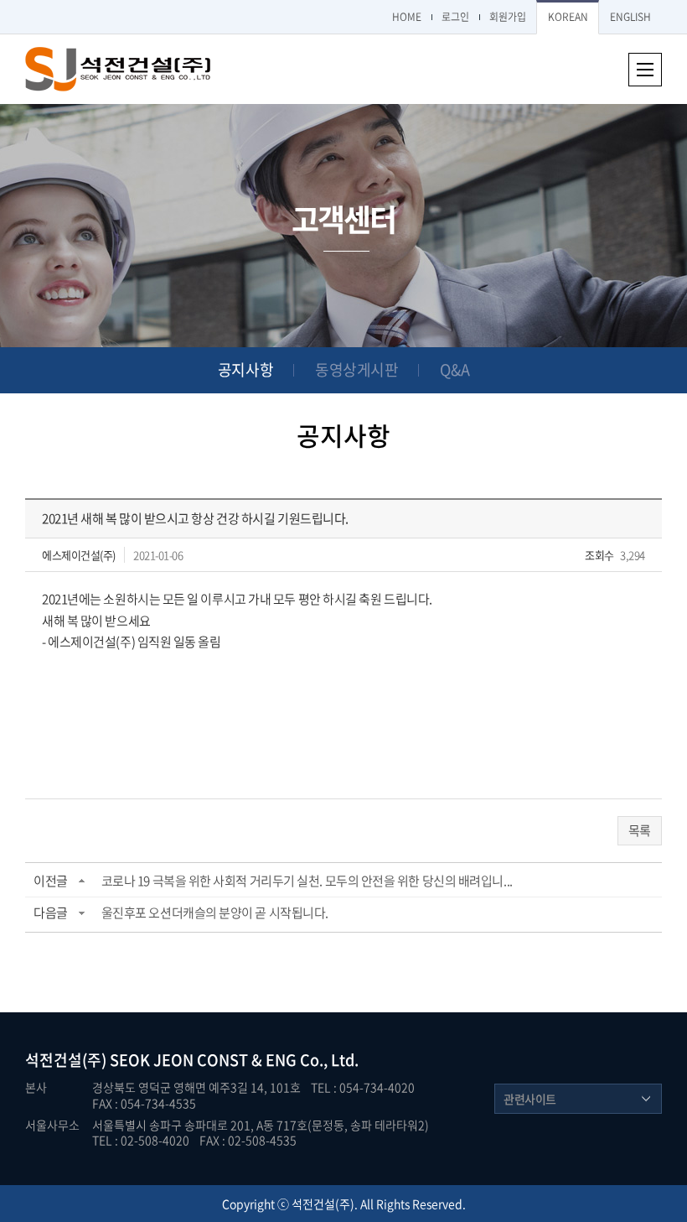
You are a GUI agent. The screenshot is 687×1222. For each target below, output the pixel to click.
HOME (406, 16)
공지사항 (245, 369)
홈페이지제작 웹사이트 (362, 1139)
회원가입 (507, 16)
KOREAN (568, 16)
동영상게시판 (356, 369)
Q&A (454, 369)
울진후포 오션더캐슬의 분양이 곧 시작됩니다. (214, 912)
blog (430, 1139)
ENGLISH (630, 16)
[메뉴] (645, 69)
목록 (639, 830)
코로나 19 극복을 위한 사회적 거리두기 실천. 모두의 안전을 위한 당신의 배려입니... (307, 880)
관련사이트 (530, 1098)
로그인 (455, 16)
